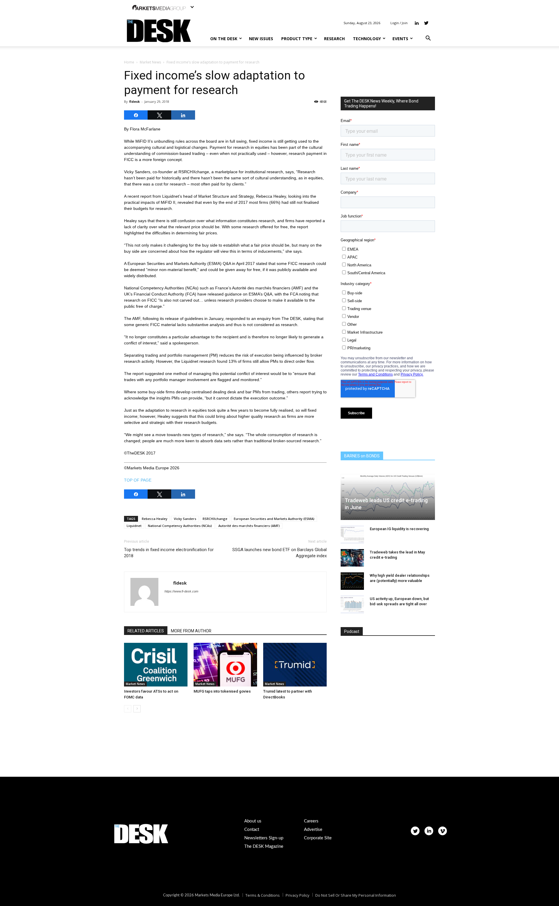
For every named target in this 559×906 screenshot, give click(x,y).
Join (405, 23)
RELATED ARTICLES (146, 631)
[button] (428, 39)
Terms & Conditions (262, 895)
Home (129, 62)
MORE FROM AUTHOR (191, 631)
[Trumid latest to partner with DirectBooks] (295, 664)
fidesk (134, 101)
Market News (150, 62)
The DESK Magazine (263, 846)
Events (400, 38)
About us (252, 821)
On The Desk (223, 38)
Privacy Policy (297, 895)
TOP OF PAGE (137, 480)
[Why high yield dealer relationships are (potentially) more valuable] (352, 581)
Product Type (296, 38)
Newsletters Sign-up (263, 838)
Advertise (313, 829)
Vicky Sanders (185, 518)
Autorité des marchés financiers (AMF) (249, 525)
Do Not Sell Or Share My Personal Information (355, 895)
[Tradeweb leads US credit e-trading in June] (388, 494)
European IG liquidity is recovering (399, 529)
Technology (367, 38)
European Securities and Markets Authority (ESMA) (274, 518)
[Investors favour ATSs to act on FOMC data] (155, 664)
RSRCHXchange (215, 518)
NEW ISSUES (261, 38)
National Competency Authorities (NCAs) (180, 525)
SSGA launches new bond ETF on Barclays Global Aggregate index (279, 552)
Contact (251, 829)
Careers (311, 821)
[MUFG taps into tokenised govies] (225, 664)
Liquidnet (134, 525)
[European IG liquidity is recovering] (352, 534)
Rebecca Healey (154, 518)
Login (394, 23)
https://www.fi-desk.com (181, 591)
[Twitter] (426, 23)
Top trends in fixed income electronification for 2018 (169, 552)
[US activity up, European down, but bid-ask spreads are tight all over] (352, 604)
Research (334, 38)
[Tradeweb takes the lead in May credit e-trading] (352, 558)
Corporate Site (318, 838)
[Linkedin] (416, 23)
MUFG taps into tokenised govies (222, 691)
